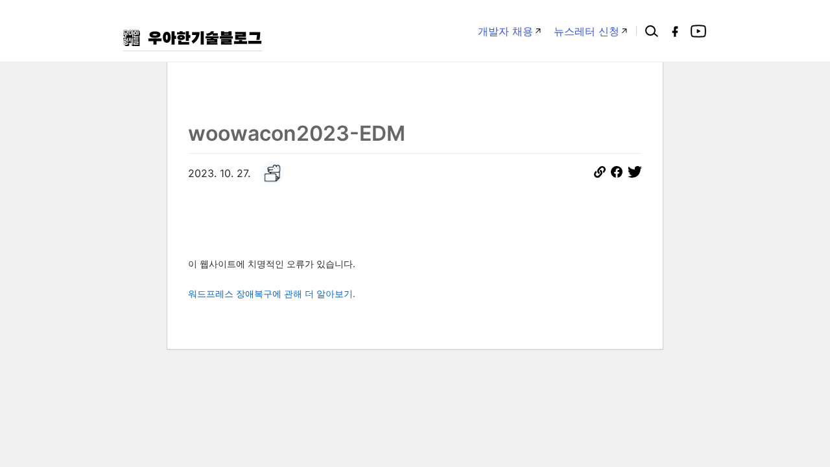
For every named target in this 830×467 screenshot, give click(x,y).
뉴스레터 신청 (586, 31)
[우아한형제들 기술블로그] (192, 38)
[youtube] (698, 31)
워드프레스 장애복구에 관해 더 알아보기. (271, 293)
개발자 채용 (505, 31)
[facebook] (675, 31)
